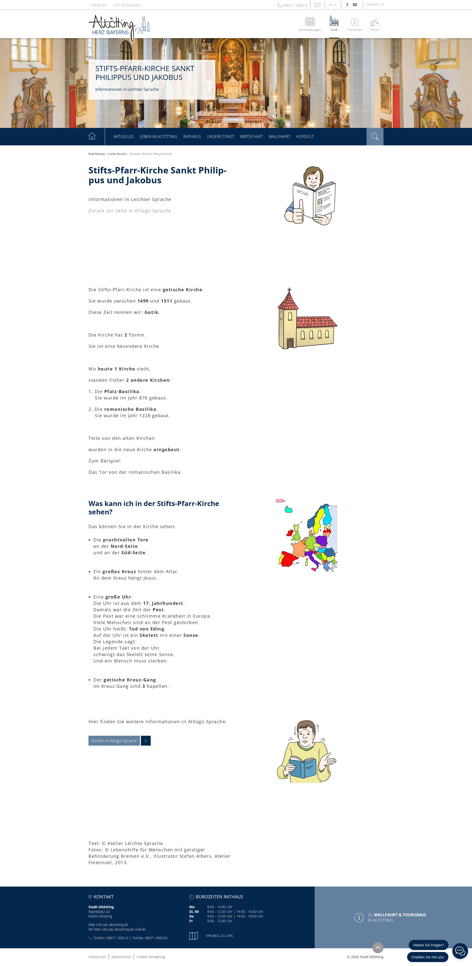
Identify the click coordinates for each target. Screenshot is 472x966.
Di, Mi (194, 911)
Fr (191, 921)
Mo (192, 907)
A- (336, 5)
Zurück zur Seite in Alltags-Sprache (129, 211)
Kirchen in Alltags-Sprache (114, 740)
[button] (375, 4)
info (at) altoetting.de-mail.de (124, 929)
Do (191, 916)
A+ (331, 4)
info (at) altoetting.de (112, 924)
